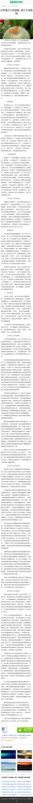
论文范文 (15, 6)
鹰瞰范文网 (15, 798)
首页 (9, 6)
